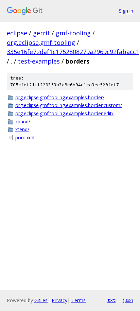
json (127, 300)
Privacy (59, 300)
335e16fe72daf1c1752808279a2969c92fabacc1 (73, 52)
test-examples (39, 61)
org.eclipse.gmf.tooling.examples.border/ (59, 97)
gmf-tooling (73, 33)
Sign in (126, 10)
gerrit (41, 33)
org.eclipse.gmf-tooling (41, 42)
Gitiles (41, 300)
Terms (78, 300)
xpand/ (22, 121)
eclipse (17, 33)
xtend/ (22, 129)
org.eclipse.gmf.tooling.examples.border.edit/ (64, 113)
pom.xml (24, 137)
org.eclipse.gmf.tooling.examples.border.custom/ (68, 105)
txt (111, 300)
